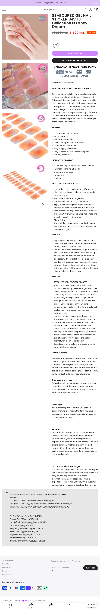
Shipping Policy (7, 574)
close (5, 3)
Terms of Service (7, 560)
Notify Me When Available (75, 60)
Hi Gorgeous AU (50, 10)
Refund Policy (6, 564)
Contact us (5, 571)
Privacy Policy (6, 567)
